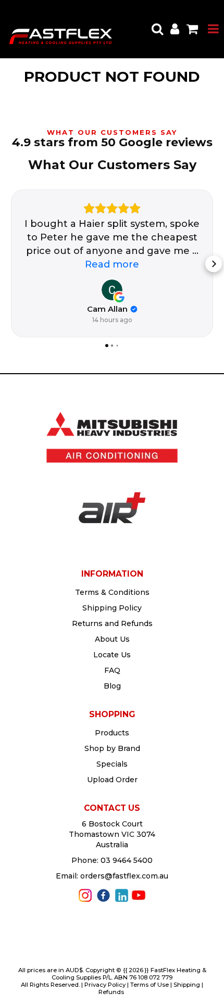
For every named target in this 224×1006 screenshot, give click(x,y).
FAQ (112, 670)
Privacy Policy (105, 984)
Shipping (186, 984)
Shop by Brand (112, 748)
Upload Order (112, 779)
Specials (112, 764)
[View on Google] (112, 289)
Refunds (111, 992)
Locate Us (112, 654)
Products (112, 732)
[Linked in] (122, 894)
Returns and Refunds (112, 623)
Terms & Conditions (112, 592)
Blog (112, 686)
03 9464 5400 (127, 860)
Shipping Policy (112, 608)
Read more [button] (112, 264)
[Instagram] (85, 894)
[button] (10, 264)
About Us (112, 639)
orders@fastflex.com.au (124, 876)
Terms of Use (149, 984)
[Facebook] (103, 894)
